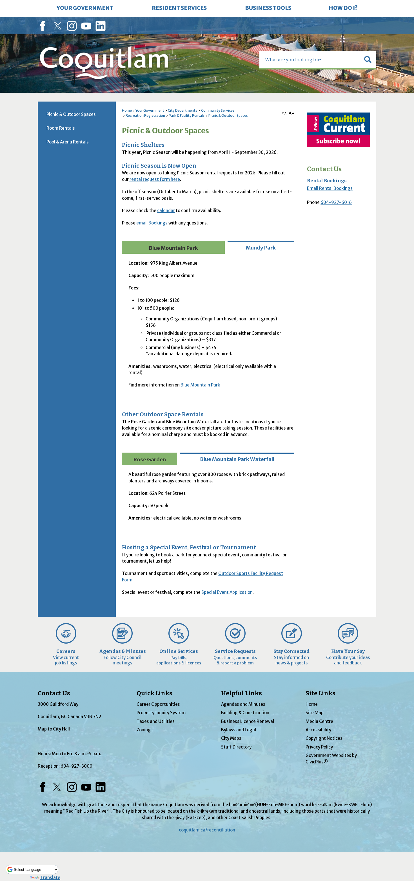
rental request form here (154, 179)
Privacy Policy (319, 747)
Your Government (149, 110)
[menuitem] (85, 8)
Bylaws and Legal (238, 729)
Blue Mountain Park (200, 385)
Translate (50, 877)
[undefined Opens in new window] (338, 130)
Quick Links (154, 693)
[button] (367, 59)
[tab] (173, 247)
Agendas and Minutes (243, 704)
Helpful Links (241, 693)
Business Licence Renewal (247, 721)
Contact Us (324, 169)
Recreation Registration (145, 115)
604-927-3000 (76, 766)
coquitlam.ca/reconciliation (207, 830)
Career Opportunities (158, 704)
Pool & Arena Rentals (67, 142)
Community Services (217, 110)
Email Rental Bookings (330, 188)
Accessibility (318, 729)
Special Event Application (227, 592)
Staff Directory (236, 747)
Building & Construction (245, 712)
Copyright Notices (324, 738)
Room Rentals (60, 128)
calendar (166, 210)
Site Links (320, 693)
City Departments (182, 110)
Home (127, 110)
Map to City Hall (54, 729)
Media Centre (319, 721)
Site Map (315, 712)
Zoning (144, 729)
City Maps (231, 738)
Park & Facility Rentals (186, 115)
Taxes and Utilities (156, 721)
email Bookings (152, 223)
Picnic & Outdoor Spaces (228, 115)
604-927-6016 (336, 202)
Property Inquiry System (161, 712)
